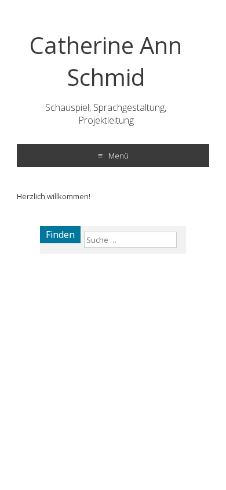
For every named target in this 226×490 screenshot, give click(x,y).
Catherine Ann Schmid (106, 61)
